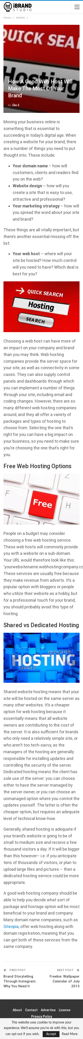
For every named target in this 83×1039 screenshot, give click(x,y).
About (17, 1010)
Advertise (48, 1010)
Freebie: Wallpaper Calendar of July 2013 (65, 981)
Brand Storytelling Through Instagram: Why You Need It (19, 981)
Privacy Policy (41, 1016)
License (64, 1010)
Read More (69, 1034)
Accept (51, 1034)
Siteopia (11, 926)
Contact (31, 1010)
